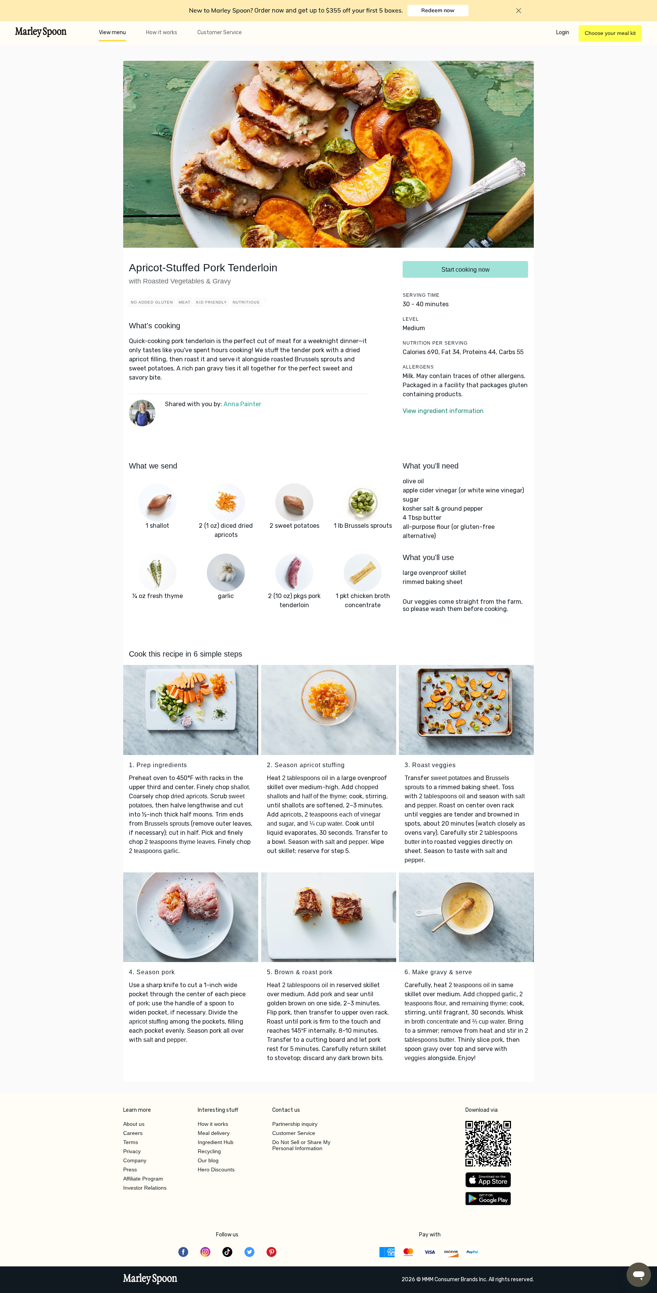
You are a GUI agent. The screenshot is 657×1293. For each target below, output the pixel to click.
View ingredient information (443, 411)
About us (133, 1124)
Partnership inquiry (294, 1124)
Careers (133, 1133)
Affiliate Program (143, 1179)
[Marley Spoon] (150, 1279)
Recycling (209, 1151)
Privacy (132, 1151)
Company (134, 1160)
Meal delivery (214, 1133)
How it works (161, 32)
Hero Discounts (216, 1169)
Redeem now (437, 10)
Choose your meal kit (610, 33)
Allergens (418, 367)
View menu (112, 32)
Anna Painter (242, 404)
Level (411, 319)
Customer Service (219, 32)
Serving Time (421, 295)
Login (562, 32)
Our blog (208, 1160)
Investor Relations (145, 1188)
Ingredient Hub (215, 1142)
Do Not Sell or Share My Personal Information (301, 1145)
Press (130, 1169)
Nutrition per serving (435, 343)
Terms (130, 1142)
